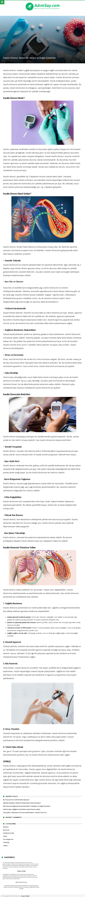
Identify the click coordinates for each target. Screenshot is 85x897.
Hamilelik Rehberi (18, 887)
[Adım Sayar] (42, 2)
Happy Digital (25, 896)
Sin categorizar (8, 839)
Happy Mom (32, 887)
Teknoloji (6, 842)
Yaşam (5, 845)
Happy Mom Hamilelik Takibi (11, 885)
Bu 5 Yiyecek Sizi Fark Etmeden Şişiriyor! (16, 800)
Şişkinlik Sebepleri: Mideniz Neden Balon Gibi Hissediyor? (22, 803)
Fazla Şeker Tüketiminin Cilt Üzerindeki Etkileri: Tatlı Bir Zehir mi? (25, 812)
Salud (5, 836)
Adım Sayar (21, 865)
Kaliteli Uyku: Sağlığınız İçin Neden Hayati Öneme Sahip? (21, 809)
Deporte (5, 827)
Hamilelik (10, 887)
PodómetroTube (8, 833)
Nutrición (6, 830)
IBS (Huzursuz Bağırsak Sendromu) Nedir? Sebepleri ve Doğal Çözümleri (26, 806)
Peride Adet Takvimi (24, 885)
